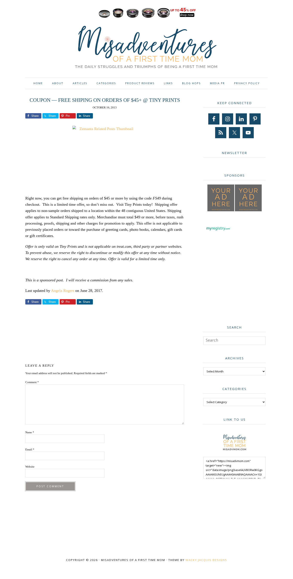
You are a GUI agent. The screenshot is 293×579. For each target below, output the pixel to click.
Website (30, 466)
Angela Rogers (62, 290)
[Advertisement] (105, 333)
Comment (32, 382)
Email (29, 449)
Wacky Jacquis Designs (206, 560)
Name (29, 432)
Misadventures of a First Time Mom (146, 47)
